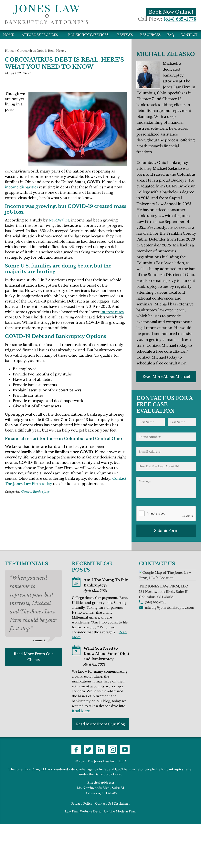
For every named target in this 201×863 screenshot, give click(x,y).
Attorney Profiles (40, 35)
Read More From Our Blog (100, 724)
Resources (150, 35)
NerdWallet (59, 220)
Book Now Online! (171, 12)
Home (8, 35)
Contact (188, 35)
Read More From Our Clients (33, 657)
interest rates (112, 312)
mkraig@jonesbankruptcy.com (169, 607)
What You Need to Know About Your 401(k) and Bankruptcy (106, 653)
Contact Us (103, 803)
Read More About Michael (166, 376)
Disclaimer (122, 803)
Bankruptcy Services (88, 35)
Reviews (125, 35)
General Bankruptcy (35, 491)
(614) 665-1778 (180, 19)
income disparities (21, 187)
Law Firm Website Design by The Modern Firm (100, 811)
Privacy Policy (82, 803)
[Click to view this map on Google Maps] (167, 578)
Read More (81, 711)
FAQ (170, 35)
